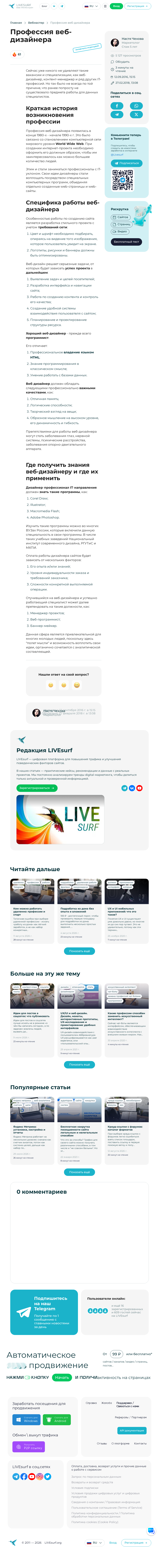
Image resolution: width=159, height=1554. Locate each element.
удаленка (19, 882)
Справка (91, 1403)
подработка (67, 882)
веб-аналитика (42, 1100)
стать (90, 987)
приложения (126, 882)
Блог (44, 6)
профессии (33, 882)
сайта (79, 1100)
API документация (132, 1430)
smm (16, 987)
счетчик (18, 1105)
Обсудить (122, 61)
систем (64, 1105)
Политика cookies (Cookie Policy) (94, 1522)
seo (121, 1105)
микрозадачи (80, 887)
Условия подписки (84, 1488)
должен (112, 882)
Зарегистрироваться (34, 788)
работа (46, 882)
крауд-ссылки (115, 1100)
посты (17, 991)
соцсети (44, 987)
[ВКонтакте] (54, 6)
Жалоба (106, 1403)
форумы (112, 1105)
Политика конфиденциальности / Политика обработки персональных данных (103, 1515)
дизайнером (67, 991)
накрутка (90, 1100)
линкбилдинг (133, 1100)
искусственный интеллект (122, 987)
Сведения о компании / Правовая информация (105, 1502)
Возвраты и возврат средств (92, 1482)
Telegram (18, 887)
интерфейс (114, 887)
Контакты (140, 1443)
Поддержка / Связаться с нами (127, 1405)
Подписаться (129, 163)
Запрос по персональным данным (96, 1476)
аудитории (66, 1100)
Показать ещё (79, 951)
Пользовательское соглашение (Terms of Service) (106, 1507)
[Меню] (105, 6)
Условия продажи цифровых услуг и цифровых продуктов (105, 1495)
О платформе (120, 1443)
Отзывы (102, 1443)
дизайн (65, 987)
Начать (62, 1377)
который (127, 887)
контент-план (29, 987)
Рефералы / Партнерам (131, 1417)
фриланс (65, 887)
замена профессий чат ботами (124, 996)
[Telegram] (62, 6)
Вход (116, 6)
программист (115, 1000)
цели (28, 1105)
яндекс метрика (22, 1100)
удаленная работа (86, 882)
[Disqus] (79, 1237)
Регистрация (135, 6)
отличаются (78, 987)
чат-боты (112, 991)
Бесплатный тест (126, 241)
